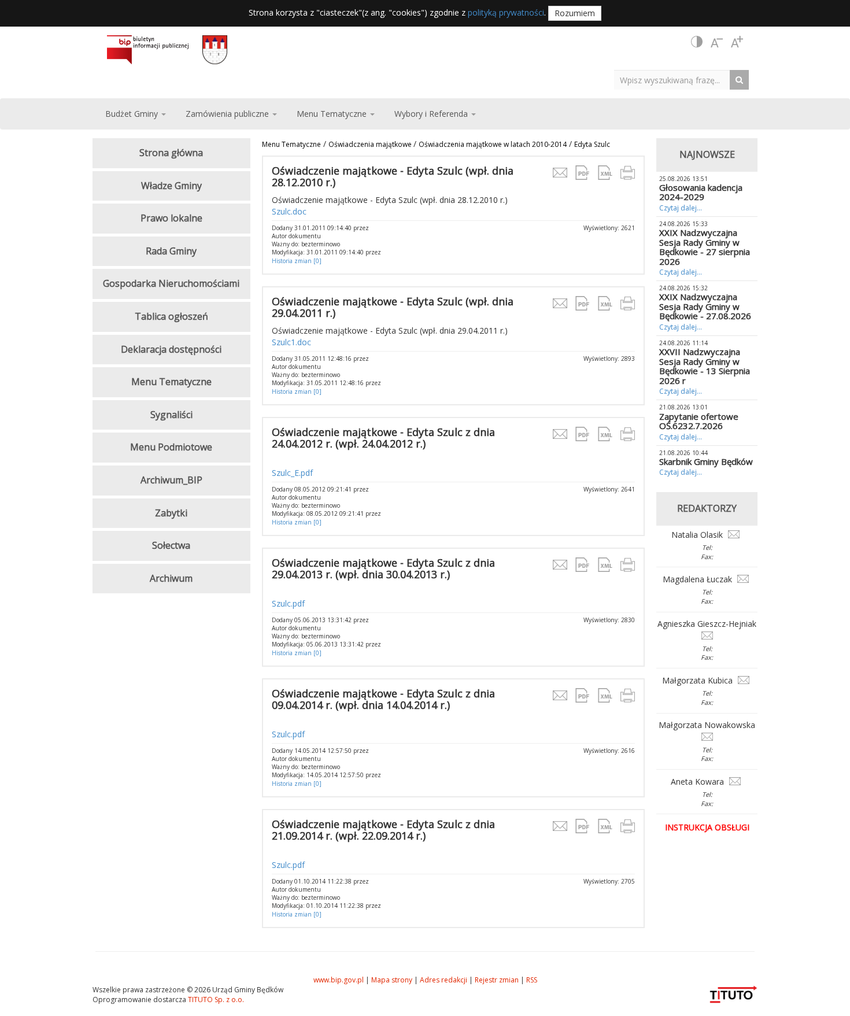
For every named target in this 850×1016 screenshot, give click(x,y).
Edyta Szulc (592, 144)
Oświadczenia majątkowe (370, 144)
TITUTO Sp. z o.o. (215, 999)
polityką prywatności (506, 12)
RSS (531, 980)
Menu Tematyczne (291, 144)
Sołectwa (171, 545)
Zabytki (171, 513)
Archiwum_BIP (171, 480)
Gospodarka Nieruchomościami (171, 283)
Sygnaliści (171, 414)
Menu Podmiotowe (171, 447)
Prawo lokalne (171, 218)
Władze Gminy (171, 185)
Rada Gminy (171, 251)
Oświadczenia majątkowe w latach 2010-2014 (493, 144)
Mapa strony (391, 980)
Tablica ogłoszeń (171, 316)
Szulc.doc (289, 211)
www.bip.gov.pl (338, 980)
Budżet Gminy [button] (132, 113)
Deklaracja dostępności (171, 349)
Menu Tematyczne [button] (333, 113)
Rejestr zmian (497, 980)
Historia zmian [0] (296, 261)
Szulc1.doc (291, 342)
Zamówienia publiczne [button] (228, 113)
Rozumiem (575, 13)
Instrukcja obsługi (707, 827)
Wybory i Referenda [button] (432, 113)
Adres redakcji (443, 980)
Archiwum (171, 578)
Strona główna (171, 152)
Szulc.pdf (288, 603)
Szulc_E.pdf (292, 472)
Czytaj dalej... (680, 208)
